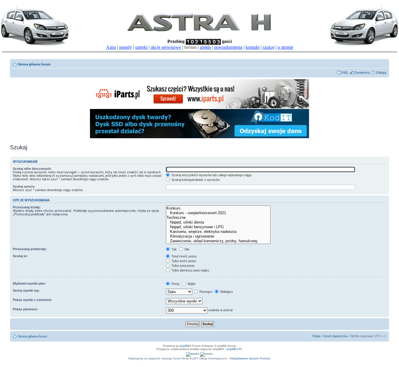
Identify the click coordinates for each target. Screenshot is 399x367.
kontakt (252, 47)
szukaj (268, 47)
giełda (205, 47)
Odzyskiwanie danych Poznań (250, 358)
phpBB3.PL (234, 349)
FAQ (344, 72)
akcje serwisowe (166, 47)
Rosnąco (205, 291)
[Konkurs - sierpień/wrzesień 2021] (218, 213)
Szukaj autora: (24, 186)
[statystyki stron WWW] (192, 353)
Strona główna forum (34, 64)
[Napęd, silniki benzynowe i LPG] (218, 227)
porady (125, 47)
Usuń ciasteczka (335, 336)
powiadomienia (228, 47)
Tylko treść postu (183, 261)
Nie (186, 249)
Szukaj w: (20, 256)
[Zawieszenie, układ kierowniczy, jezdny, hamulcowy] (218, 241)
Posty (175, 283)
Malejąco (226, 291)
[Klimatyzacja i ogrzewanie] (218, 236)
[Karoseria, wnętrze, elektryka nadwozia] (218, 231)
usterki (141, 47)
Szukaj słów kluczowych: (32, 168)
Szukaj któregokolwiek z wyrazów (195, 179)
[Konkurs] (218, 208)
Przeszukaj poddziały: (30, 249)
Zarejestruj (361, 72)
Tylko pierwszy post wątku (190, 270)
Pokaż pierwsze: (25, 309)
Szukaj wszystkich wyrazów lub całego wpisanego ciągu (211, 175)
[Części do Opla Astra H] (199, 107)
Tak (174, 249)
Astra (111, 47)
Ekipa (316, 336)
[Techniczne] (218, 217)
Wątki (191, 283)
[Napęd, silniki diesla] (218, 222)
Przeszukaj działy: (27, 207)
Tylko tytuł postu (183, 265)
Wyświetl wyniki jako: (29, 283)
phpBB (184, 345)
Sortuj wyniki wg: (26, 290)
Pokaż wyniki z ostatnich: (32, 300)
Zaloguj (381, 72)
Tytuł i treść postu (184, 256)
